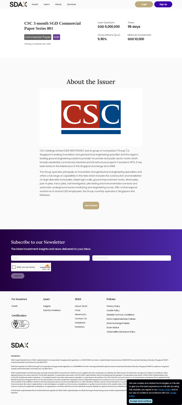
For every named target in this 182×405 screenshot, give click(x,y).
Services (71, 4)
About (58, 4)
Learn (47, 4)
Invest (35, 4)
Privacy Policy (164, 389)
